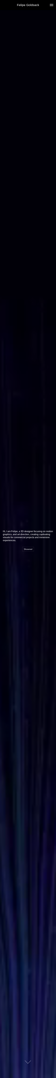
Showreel (28, 549)
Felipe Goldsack (28, 5)
